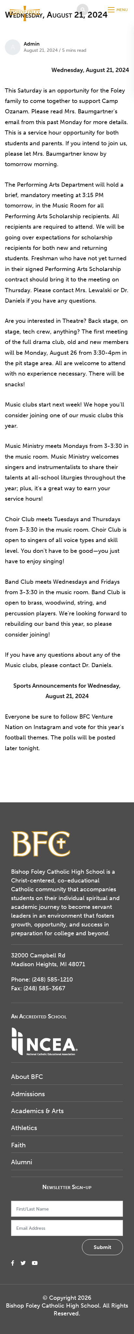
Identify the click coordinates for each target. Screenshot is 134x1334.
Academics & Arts (37, 1111)
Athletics (24, 1128)
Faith (18, 1145)
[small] (12, 1263)
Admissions (28, 1094)
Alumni (21, 1162)
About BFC (27, 1077)
